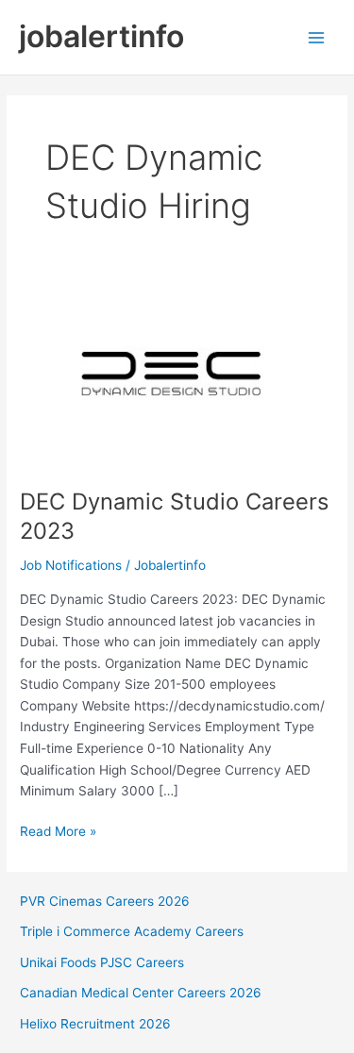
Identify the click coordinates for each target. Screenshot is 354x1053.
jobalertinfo (101, 36)
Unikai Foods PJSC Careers (102, 962)
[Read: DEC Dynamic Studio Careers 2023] (177, 379)
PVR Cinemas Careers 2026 (105, 901)
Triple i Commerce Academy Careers (132, 931)
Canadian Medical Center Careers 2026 (140, 992)
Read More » (58, 833)
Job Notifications (71, 565)
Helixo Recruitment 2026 (95, 1023)
